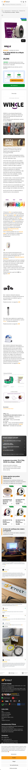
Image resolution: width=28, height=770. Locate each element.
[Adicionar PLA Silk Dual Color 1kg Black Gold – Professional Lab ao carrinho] (25, 516)
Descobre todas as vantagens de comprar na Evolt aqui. (13, 454)
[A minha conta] (25, 2)
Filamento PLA (22, 10)
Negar (14, 761)
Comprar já (14, 85)
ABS (15, 215)
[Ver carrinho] (23, 2)
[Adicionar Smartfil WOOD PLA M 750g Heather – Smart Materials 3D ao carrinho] (12, 496)
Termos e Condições (6, 712)
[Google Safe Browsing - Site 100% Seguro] (6, 698)
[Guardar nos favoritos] (2, 15)
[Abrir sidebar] (2, 1)
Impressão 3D (7, 10)
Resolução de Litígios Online (7, 717)
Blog (2, 711)
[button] (14, 30)
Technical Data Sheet (8, 408)
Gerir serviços (13, 754)
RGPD (3, 718)
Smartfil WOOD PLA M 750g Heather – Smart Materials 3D (7, 501)
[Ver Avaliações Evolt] (14, 602)
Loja (2, 10)
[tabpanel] (14, 267)
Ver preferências (14, 765)
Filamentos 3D (15, 10)
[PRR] (13, 704)
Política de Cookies (13, 768)
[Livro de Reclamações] (15, 698)
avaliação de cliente (14, 50)
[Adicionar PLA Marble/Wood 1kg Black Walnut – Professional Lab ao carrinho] (25, 496)
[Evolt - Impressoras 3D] (7, 2)
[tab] (14, 93)
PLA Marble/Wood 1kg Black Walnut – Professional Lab (20, 501)
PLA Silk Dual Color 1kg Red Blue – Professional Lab (7, 521)
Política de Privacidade (6, 714)
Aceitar (14, 757)
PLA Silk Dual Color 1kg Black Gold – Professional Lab (20, 521)
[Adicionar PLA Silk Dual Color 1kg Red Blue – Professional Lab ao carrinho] (12, 516)
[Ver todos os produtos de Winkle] (7, 46)
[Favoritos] (21, 2)
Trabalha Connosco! (6, 720)
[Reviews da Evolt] (11, 694)
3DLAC (5, 321)
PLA (10, 212)
